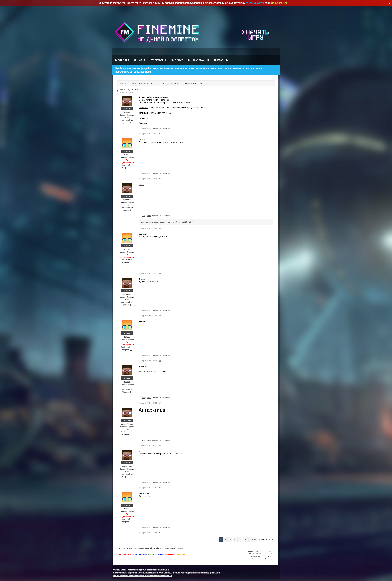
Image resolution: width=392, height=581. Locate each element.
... (240, 539)
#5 (160, 316)
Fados (127, 112)
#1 (160, 134)
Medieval (127, 200)
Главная (123, 60)
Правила (223, 60)
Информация (200, 60)
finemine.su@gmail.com (208, 573)
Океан (141, 184)
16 (245, 539)
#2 (160, 179)
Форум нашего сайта (142, 83)
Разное (161, 83)
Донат (179, 60)
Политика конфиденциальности (156, 576)
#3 (160, 228)
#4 (160, 273)
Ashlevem (268, 559)
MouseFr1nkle (127, 424)
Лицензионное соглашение (126, 576)
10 (131, 168)
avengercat (146, 128)
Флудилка (174, 83)
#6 (160, 361)
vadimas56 (127, 466)
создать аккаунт (255, 3)
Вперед (253, 539)
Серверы (160, 60)
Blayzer (127, 155)
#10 (160, 533)
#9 (160, 488)
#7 (160, 403)
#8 (160, 445)
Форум (141, 60)
